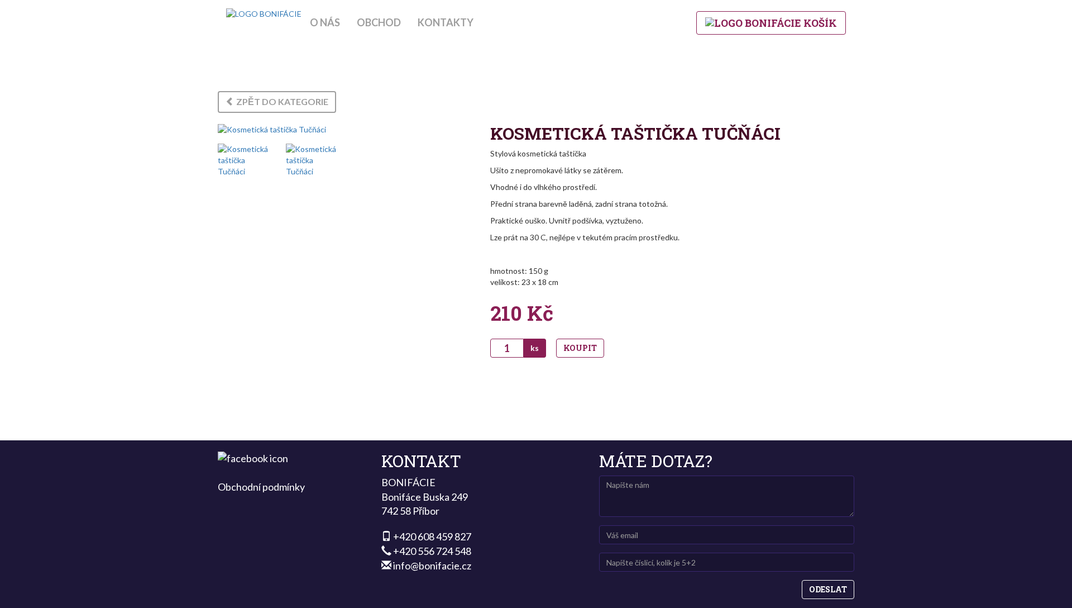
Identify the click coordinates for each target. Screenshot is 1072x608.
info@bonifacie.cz (432, 565)
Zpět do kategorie (281, 101)
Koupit (580, 348)
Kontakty (445, 22)
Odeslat (828, 589)
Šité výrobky (536, 57)
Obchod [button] (379, 22)
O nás (325, 22)
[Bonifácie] (264, 14)
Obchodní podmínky (261, 487)
